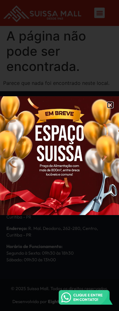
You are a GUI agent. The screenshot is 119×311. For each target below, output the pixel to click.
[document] (59, 155)
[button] (110, 105)
